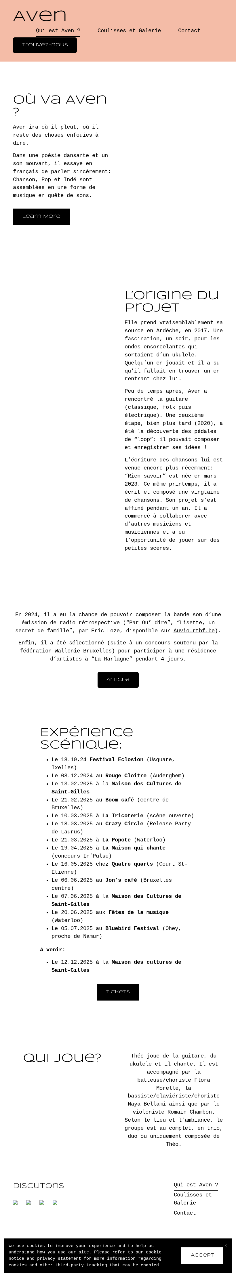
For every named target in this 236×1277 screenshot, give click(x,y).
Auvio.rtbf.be (194, 631)
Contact (189, 31)
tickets (118, 992)
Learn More (41, 216)
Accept (202, 1255)
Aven (40, 16)
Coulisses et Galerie (129, 31)
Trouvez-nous (45, 45)
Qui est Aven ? (58, 31)
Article (118, 679)
